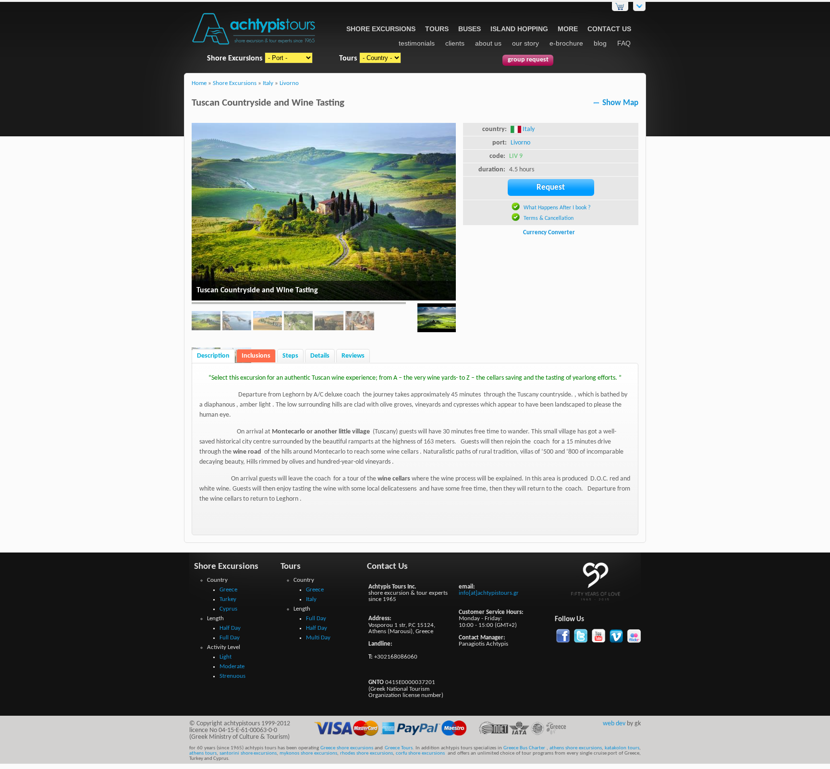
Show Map (620, 103)
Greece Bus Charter (524, 748)
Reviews (353, 356)
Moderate (232, 666)
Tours (437, 29)
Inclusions (256, 356)
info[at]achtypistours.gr (489, 593)
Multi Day (318, 638)
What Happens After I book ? (557, 208)
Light (226, 657)
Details (320, 356)
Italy (268, 83)
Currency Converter (549, 232)
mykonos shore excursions (308, 753)
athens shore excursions (575, 748)
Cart (620, 6)
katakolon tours (621, 748)
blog (600, 43)
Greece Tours (399, 748)
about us (488, 43)
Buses (469, 29)
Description (213, 356)
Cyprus (228, 609)
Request (551, 187)
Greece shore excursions (346, 748)
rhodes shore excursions (366, 753)
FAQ (624, 43)
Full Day (230, 638)
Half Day (230, 628)
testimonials (417, 43)
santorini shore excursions (248, 753)
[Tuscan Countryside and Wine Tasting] (436, 319)
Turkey (228, 599)
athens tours (203, 753)
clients (454, 43)
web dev (614, 723)
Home (199, 83)
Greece (228, 590)
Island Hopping (519, 29)
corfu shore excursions (420, 753)
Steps (290, 356)
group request (528, 59)
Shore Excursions (380, 29)
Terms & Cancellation (549, 218)
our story (525, 43)
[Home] (253, 45)
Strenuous (232, 676)
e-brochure (566, 43)
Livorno (289, 83)
